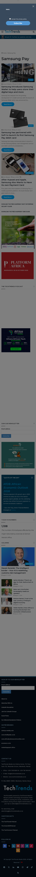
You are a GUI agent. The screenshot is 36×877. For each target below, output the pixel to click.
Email (8, 9)
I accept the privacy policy (19, 19)
